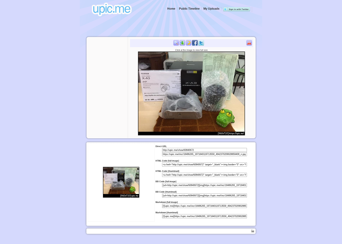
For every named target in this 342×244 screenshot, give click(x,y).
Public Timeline (189, 8)
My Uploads (211, 8)
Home (171, 8)
